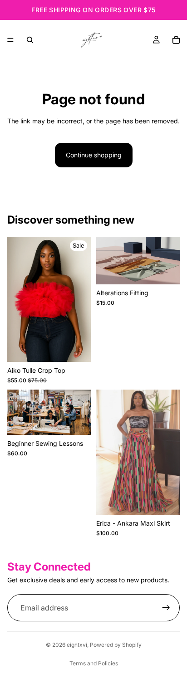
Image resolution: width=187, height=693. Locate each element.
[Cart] (176, 40)
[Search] (30, 40)
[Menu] (10, 39)
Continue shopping (94, 155)
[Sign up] (166, 607)
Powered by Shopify (116, 644)
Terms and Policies (93, 663)
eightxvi (77, 644)
